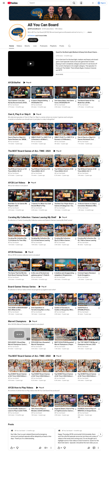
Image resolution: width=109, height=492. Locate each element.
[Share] (40, 448)
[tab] (11, 46)
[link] (31, 439)
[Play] (30, 63)
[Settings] (93, 3)
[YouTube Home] (12, 3)
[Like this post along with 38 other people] (59, 448)
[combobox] (50, 3)
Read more (59, 74)
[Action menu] (51, 448)
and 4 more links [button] (41, 35)
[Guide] (4, 3)
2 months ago (30, 430)
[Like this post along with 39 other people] (11, 448)
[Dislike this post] (17, 448)
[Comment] (94, 448)
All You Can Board (13, 105)
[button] (59, 74)
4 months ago (78, 430)
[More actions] (29, 101)
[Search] (74, 3)
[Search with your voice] (81, 3)
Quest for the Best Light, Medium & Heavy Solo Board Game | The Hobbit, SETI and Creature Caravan (77, 52)
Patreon (32, 35)
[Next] (100, 92)
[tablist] (54, 46)
